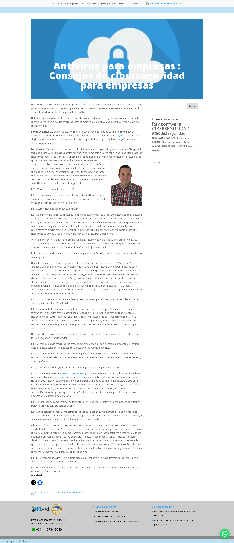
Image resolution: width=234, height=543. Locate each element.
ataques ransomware (177, 146)
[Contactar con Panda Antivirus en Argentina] (47, 531)
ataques (159, 133)
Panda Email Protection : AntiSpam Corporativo (116, 521)
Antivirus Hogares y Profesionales (105, 3)
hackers (170, 138)
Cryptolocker (123, 135)
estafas (185, 142)
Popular (156, 162)
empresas (155, 150)
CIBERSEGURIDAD (171, 128)
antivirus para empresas (72, 373)
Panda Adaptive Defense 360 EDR (109, 516)
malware (158, 137)
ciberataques (182, 137)
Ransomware (166, 124)
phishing (168, 142)
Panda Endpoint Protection (106, 511)
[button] (225, 534)
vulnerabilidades (159, 146)
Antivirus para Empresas (66, 3)
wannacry (177, 142)
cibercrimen (192, 146)
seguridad (176, 133)
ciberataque (158, 141)
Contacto (137, 3)
